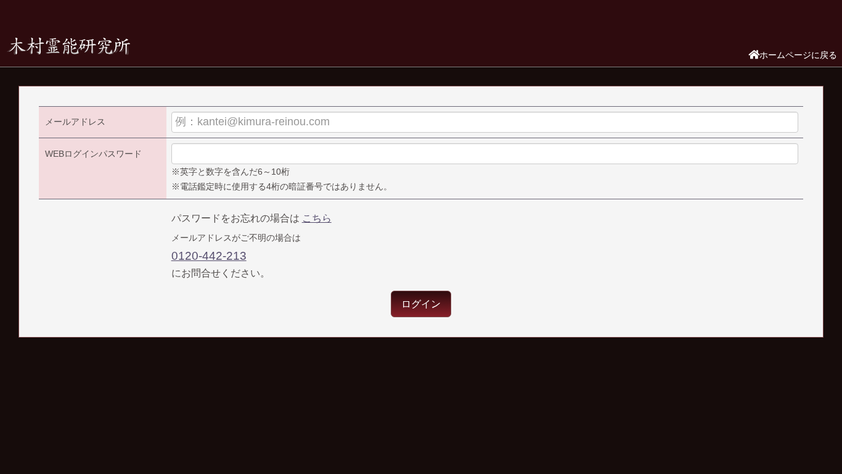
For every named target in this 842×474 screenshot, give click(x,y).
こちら (317, 218)
